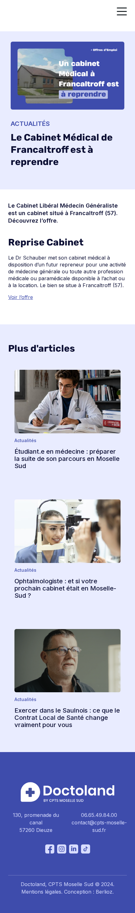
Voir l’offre (20, 297)
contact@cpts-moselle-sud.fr (99, 826)
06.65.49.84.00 (99, 815)
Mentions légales (41, 892)
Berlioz (104, 892)
